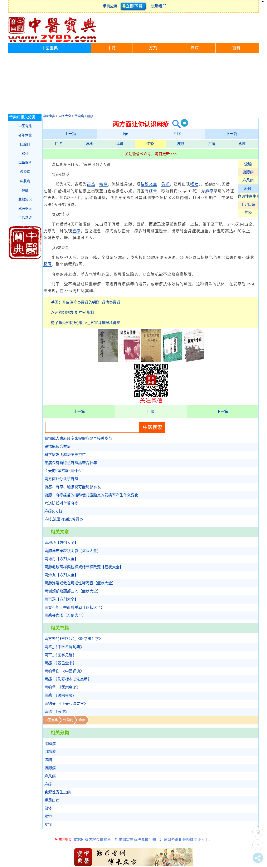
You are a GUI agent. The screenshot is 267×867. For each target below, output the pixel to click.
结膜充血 (149, 184)
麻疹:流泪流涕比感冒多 (63, 519)
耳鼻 (119, 144)
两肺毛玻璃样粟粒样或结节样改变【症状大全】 (83, 567)
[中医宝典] (52, 41)
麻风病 (248, 180)
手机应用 (111, 6)
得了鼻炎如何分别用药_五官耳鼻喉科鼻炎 (85, 323)
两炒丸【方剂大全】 (61, 575)
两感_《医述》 (56, 712)
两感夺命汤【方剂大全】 (65, 615)
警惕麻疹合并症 (57, 447)
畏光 (165, 184)
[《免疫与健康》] (129, 360)
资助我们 (158, 6)
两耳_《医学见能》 (60, 655)
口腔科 (25, 144)
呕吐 (194, 184)
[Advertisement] (133, 84)
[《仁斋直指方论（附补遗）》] (151, 360)
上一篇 (70, 134)
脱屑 (47, 264)
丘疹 (76, 231)
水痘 (48, 816)
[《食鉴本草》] (108, 360)
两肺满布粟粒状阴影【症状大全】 (72, 551)
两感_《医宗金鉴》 (60, 695)
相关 (177, 134)
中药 (111, 48)
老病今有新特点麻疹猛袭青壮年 (70, 463)
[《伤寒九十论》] (194, 360)
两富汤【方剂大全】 (61, 599)
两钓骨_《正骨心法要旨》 (66, 704)
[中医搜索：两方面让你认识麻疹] (175, 124)
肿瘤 (211, 144)
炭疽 (48, 825)
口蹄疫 (50, 752)
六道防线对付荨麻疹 (61, 503)
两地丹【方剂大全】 (61, 559)
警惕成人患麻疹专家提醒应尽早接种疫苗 (78, 438)
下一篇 (231, 134)
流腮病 (248, 172)
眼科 (89, 144)
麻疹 (90, 116)
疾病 (194, 48)
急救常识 (25, 199)
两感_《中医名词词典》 (64, 647)
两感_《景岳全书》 (60, 663)
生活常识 (25, 217)
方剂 (153, 48)
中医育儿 (25, 126)
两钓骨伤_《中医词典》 (64, 671)
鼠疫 (248, 212)
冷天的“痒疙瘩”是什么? (63, 471)
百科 (236, 48)
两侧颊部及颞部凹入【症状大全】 (72, 591)
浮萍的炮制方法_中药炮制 (72, 313)
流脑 (248, 164)
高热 (91, 184)
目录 (124, 134)
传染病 (79, 116)
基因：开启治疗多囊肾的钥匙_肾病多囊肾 (85, 302)
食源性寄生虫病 (248, 196)
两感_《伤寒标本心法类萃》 (67, 679)
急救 (242, 144)
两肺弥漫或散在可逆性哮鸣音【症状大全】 (80, 583)
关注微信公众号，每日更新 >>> (151, 154)
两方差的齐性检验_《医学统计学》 (73, 639)
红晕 (153, 191)
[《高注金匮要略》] (172, 360)
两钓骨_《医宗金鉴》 (62, 687)
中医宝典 (49, 48)
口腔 (58, 144)
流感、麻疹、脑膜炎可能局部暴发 (72, 487)
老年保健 (25, 135)
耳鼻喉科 (25, 162)
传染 (150, 144)
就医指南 (25, 208)
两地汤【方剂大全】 (61, 543)
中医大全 (65, 116)
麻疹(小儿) (53, 511)
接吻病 (50, 744)
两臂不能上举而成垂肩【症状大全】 (74, 607)
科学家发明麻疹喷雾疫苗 (65, 455)
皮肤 (181, 144)
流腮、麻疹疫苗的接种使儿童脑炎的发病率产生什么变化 (91, 495)
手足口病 (248, 205)
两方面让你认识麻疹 (61, 479)
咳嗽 (103, 184)
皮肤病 (25, 181)
